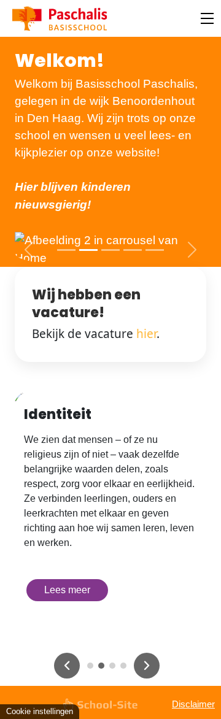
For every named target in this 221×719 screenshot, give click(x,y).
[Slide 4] (132, 250)
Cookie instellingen (39, 711)
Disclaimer (193, 704)
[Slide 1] (66, 250)
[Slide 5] (154, 250)
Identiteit (57, 414)
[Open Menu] (207, 18)
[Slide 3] (110, 250)
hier (146, 334)
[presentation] (67, 666)
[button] (29, 249)
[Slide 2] (88, 250)
